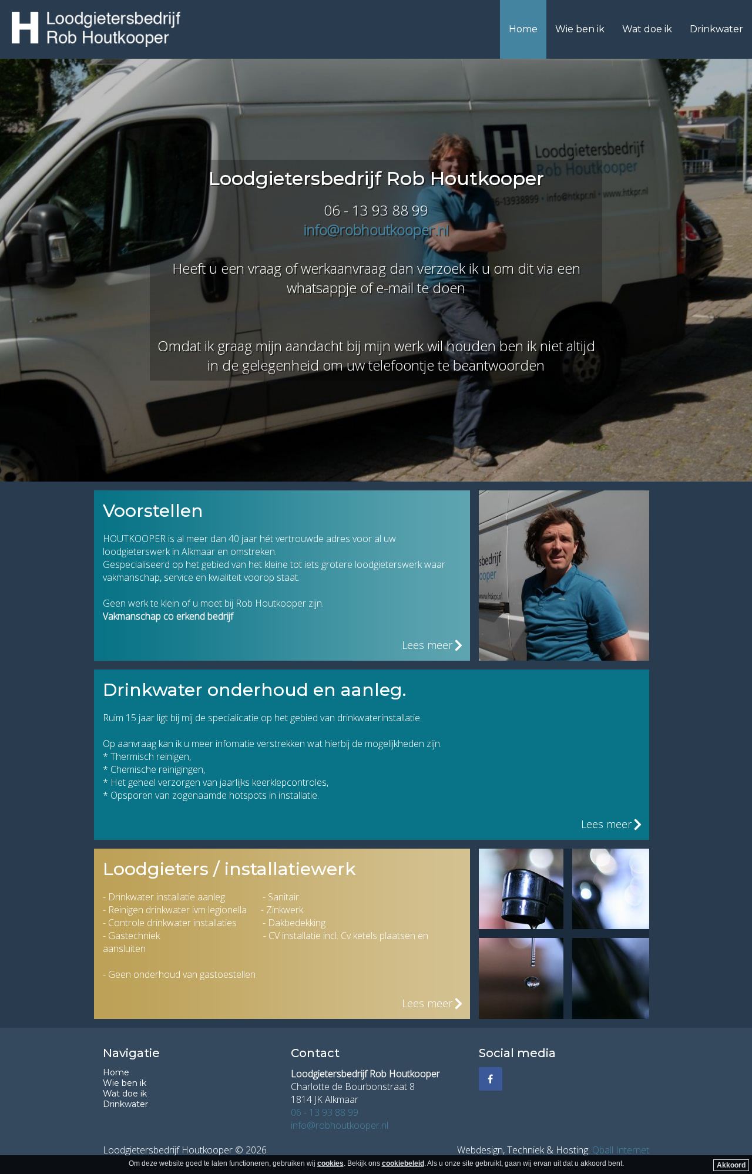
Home (523, 29)
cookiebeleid (403, 1163)
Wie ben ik (580, 29)
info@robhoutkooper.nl (376, 229)
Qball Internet (620, 1149)
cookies (330, 1163)
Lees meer (427, 645)
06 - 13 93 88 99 (324, 1112)
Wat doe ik (647, 29)
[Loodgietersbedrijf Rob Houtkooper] (96, 29)
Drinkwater (716, 29)
